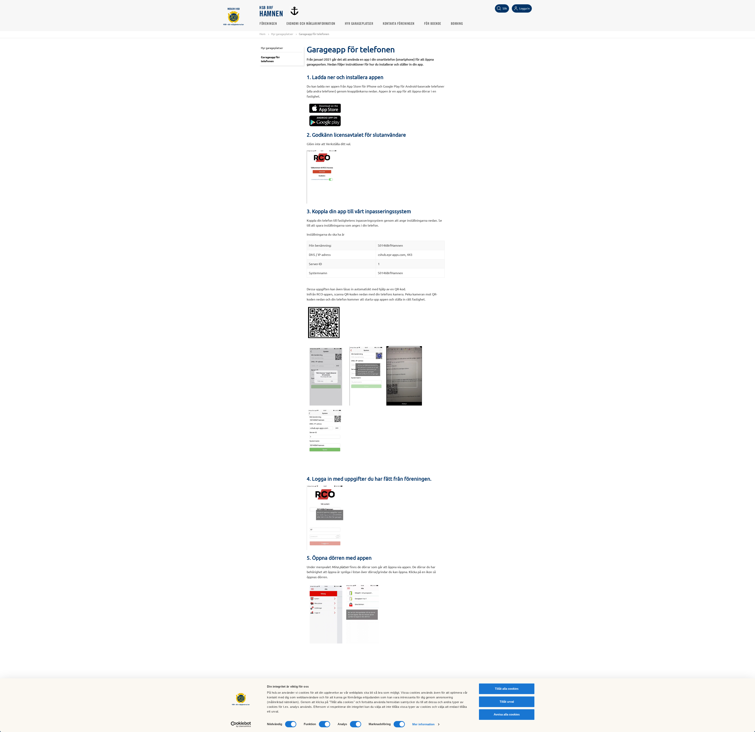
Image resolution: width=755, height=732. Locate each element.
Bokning (457, 23)
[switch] (324, 724)
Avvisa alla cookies (507, 714)
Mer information (423, 724)
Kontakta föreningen (398, 23)
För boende (432, 23)
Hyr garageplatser (359, 23)
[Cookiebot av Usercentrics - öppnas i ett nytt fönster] (241, 724)
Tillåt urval (507, 701)
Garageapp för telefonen (270, 59)
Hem (262, 34)
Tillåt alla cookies (506, 688)
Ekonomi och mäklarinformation (310, 23)
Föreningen (268, 23)
